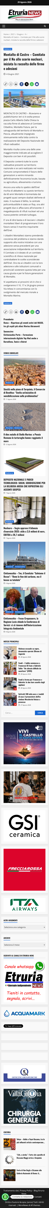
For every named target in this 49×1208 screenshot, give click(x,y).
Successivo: (21, 336)
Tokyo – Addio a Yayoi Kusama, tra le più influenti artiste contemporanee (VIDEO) (31, 1141)
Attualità (9, 428)
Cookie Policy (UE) (14, 1196)
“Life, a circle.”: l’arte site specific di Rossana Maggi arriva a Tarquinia (31, 1156)
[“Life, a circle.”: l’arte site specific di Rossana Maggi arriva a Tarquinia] (9, 1160)
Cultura (7, 1132)
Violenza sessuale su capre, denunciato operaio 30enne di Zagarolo (10, 652)
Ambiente (7, 49)
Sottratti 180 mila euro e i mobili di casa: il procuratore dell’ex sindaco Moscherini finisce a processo (10, 699)
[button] (3, 26)
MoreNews (23, 1205)
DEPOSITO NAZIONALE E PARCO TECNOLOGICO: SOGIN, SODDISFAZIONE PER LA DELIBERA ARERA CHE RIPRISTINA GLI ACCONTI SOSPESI (24, 484)
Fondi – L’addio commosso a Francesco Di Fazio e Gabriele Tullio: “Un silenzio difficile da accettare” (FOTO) (10, 668)
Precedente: (23, 323)
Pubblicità (28, 1196)
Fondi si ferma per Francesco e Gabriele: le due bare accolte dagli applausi (10, 683)
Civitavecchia (20, 567)
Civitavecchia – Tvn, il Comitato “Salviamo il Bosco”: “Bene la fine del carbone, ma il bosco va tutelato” (24, 576)
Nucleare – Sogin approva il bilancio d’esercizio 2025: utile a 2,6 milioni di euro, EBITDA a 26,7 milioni (24, 531)
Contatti (38, 1196)
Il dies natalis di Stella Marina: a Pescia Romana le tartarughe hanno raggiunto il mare (23, 438)
